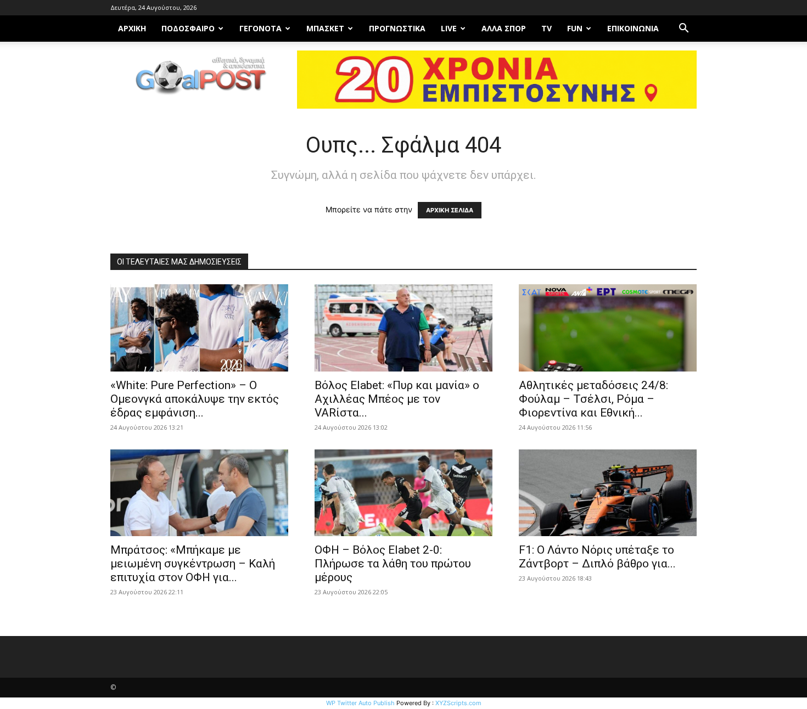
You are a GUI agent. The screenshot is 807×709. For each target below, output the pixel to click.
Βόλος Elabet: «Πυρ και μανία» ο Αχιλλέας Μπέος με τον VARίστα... (397, 399)
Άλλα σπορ (503, 28)
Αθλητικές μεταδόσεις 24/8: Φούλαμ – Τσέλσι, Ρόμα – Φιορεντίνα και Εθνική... (593, 399)
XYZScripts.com (458, 703)
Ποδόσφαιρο (188, 28)
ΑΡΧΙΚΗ (132, 28)
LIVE (449, 28)
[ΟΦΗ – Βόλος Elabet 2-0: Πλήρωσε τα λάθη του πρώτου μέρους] (403, 493)
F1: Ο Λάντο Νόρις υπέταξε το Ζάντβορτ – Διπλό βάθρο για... (597, 556)
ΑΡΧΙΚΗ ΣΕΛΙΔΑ (449, 210)
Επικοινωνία (633, 28)
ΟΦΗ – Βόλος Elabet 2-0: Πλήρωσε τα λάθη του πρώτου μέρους (393, 563)
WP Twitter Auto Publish (360, 703)
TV (546, 28)
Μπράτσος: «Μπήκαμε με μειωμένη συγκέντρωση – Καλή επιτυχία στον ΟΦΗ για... (192, 563)
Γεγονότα (260, 28)
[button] (683, 29)
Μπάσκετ (325, 28)
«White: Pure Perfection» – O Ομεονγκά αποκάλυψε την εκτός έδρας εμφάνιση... (194, 399)
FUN (574, 28)
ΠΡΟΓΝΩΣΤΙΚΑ (397, 28)
